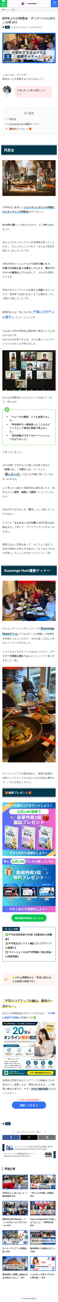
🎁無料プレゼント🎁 (20, 128)
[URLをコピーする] (47, 1137)
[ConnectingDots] (29, 3)
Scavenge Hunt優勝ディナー (24, 124)
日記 (7, 27)
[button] (11, 1137)
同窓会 (12, 119)
